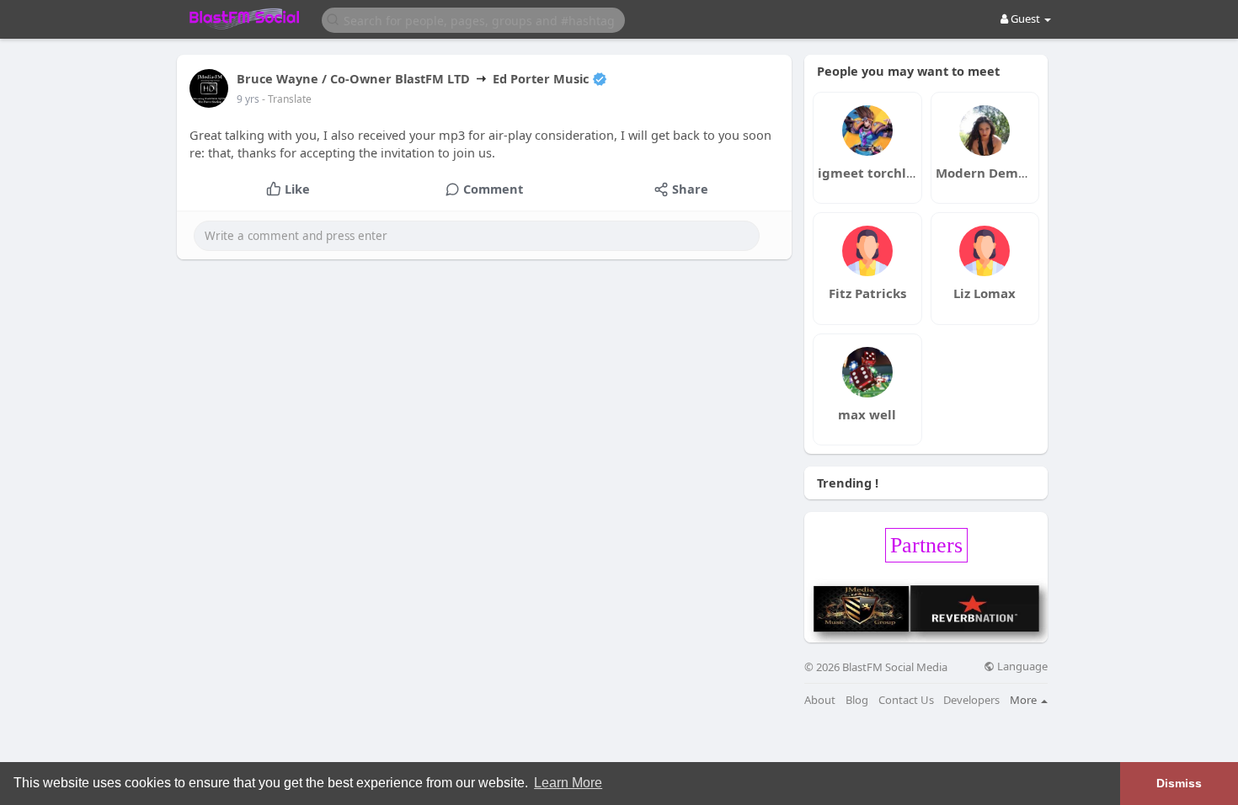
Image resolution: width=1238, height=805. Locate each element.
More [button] (1024, 699)
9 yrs (248, 99)
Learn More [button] (568, 783)
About (819, 700)
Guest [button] (1025, 18)
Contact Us (906, 700)
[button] (473, 19)
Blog (857, 700)
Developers (971, 700)
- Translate (287, 99)
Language (1021, 666)
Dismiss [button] (1179, 783)
